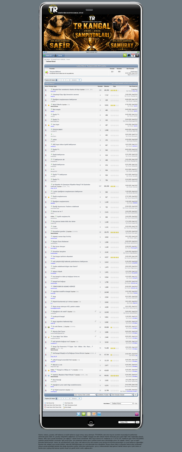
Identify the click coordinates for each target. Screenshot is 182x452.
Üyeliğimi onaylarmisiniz (61, 201)
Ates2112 (53, 193)
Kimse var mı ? (58, 211)
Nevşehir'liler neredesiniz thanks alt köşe (66, 89)
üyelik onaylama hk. (63, 216)
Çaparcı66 (53, 223)
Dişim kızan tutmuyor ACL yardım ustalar (66, 306)
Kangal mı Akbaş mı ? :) (65, 370)
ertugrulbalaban (133, 253)
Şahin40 (53, 151)
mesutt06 (135, 171)
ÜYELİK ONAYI (57, 129)
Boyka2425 (53, 198)
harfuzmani (53, 381)
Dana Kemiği (57, 380)
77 (68, 186)
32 (100, 327)
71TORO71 (54, 131)
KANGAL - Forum (65, 59)
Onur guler (134, 233)
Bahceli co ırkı (57, 365)
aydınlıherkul (54, 243)
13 (69, 80)
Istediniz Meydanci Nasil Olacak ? (64, 375)
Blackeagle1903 (55, 121)
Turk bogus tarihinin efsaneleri (63, 256)
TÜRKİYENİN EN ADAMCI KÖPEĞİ (64, 286)
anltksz (135, 238)
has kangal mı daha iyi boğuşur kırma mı (66, 276)
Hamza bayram (133, 308)
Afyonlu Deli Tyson (59, 331)
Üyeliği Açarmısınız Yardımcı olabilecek (66, 206)
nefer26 (53, 116)
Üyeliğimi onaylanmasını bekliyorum (65, 99)
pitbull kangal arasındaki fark (62, 360)
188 (100, 90)
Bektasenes (134, 74)
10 (86, 374)
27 (91, 89)
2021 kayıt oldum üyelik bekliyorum (64, 144)
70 (100, 348)
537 (100, 186)
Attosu (52, 213)
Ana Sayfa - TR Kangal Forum (52, 59)
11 (100, 105)
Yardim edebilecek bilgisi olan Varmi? (65, 266)
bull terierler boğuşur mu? (61, 341)
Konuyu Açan (53, 86)
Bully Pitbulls (57, 104)
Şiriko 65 (135, 131)
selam (55, 139)
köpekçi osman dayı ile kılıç (62, 236)
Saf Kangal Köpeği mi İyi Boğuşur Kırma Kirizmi (68, 353)
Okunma (106, 86)
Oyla (114, 86)
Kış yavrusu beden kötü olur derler (64, 221)
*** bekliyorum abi (59, 159)
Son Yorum (132, 86)
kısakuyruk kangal (59, 316)
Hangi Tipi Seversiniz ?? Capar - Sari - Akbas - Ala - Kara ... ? (73, 346)
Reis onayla (56, 109)
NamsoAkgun (54, 228)
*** (53, 169)
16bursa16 (53, 181)
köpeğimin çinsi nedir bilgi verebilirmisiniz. (67, 385)
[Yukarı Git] (137, 414)
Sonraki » (74, 80)
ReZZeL (53, 141)
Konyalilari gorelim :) (60, 231)
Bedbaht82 (53, 156)
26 (100, 370)
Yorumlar (100, 86)
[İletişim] (78, 415)
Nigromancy (134, 268)
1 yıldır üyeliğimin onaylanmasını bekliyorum (67, 191)
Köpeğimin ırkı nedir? (60, 311)
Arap (54, 296)
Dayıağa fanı (134, 96)
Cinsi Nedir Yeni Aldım (60, 336)
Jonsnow (135, 187)
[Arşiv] (89, 415)
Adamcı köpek (57, 271)
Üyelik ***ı (56, 114)
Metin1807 (134, 298)
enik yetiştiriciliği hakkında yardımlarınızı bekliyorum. (70, 261)
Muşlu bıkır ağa (55, 366)
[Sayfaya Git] (79, 80)
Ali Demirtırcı (134, 258)
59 (100, 354)
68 (100, 375)
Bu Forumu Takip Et (131, 83)
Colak (54, 226)
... (53, 134)
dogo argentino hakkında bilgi (62, 321)
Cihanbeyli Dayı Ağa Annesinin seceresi (66, 94)
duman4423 (134, 213)
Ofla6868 (53, 268)
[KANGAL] (84, 415)
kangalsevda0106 (55, 338)
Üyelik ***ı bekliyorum (60, 174)
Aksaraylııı (53, 136)
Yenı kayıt (56, 124)
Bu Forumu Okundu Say (118, 83)
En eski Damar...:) (59, 326)
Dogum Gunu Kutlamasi (60, 241)
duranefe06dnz (54, 278)
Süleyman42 (134, 386)
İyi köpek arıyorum (59, 390)
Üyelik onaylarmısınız (60, 196)
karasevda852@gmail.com (57, 333)
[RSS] (94, 415)
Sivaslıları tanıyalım (59, 251)
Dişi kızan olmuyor (59, 246)
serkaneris (53, 313)
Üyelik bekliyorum (59, 154)
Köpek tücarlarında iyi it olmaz (63, 301)
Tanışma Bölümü (55, 71)
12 (100, 312)
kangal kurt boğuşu (59, 281)
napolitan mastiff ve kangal (61, 291)
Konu (46, 86)
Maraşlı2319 (54, 171)
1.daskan (53, 101)
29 (100, 232)
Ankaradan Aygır (55, 208)
